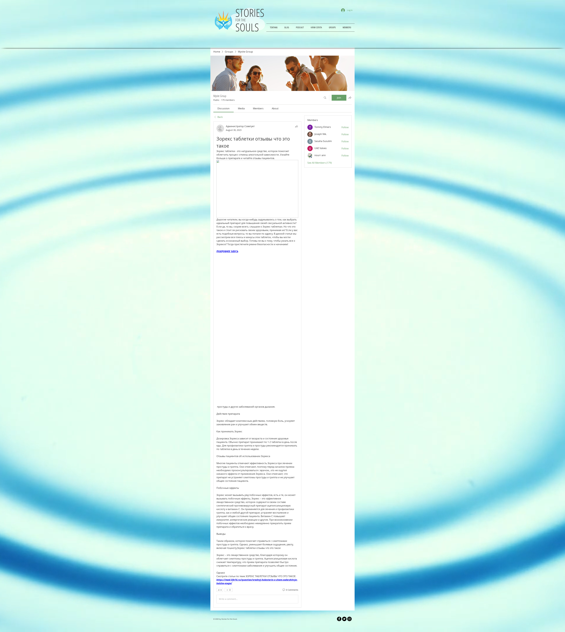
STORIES (251, 12)
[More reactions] (228, 532)
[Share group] (350, 97)
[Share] (296, 126)
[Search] (325, 98)
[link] (223, 108)
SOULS (247, 27)
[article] (257, 336)
